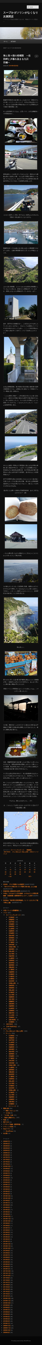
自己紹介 (13, 41)
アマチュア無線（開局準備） (12, 1124)
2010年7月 (6, 1310)
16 (20, 870)
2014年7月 (6, 1203)
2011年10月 (7, 1275)
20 (5, 872)
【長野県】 (11, 960)
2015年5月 (6, 1189)
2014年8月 (6, 1200)
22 (15, 872)
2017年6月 (6, 1159)
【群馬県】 (11, 938)
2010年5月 (6, 1314)
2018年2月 (6, 1155)
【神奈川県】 (12, 947)
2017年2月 (6, 1164)
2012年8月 (6, 1253)
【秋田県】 (11, 926)
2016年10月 (7, 1166)
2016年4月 (6, 1180)
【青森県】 (11, 919)
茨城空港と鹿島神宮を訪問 (11, 891)
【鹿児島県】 (12, 1020)
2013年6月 (6, 1230)
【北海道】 (11, 917)
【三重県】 (11, 969)
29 (15, 874)
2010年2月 (6, 1321)
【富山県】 (11, 951)
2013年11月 (7, 1219)
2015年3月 (6, 1194)
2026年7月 (6, 1141)
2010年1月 (6, 1323)
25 (29, 872)
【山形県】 (11, 929)
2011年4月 (6, 1289)
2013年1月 (6, 1241)
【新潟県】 (11, 949)
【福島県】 (11, 931)
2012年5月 (6, 1260)
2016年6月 (6, 1175)
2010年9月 (6, 1305)
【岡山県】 (11, 990)
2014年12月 (7, 1196)
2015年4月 (6, 1191)
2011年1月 (6, 1296)
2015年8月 (6, 1187)
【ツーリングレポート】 (17, 850)
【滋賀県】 (11, 972)
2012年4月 (6, 1262)
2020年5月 (6, 1150)
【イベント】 (12, 1106)
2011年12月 (7, 1271)
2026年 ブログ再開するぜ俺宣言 (13, 884)
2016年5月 (6, 1178)
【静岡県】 (11, 965)
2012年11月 (7, 1246)
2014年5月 (6, 1207)
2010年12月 (7, 1298)
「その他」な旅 (8, 1115)
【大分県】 (11, 1015)
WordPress (9, 1131)
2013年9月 (6, 1223)
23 (20, 872)
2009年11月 (7, 1328)
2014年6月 (6, 1205)
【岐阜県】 (11, 963)
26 (34, 872)
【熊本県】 (11, 1013)
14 (10, 870)
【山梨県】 (11, 958)
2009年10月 (7, 1330)
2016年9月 (6, 1168)
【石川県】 (11, 954)
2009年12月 (7, 1326)
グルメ (5, 1029)
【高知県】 (11, 1004)
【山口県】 (11, 995)
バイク (5, 913)
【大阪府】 (11, 976)
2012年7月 (6, 1255)
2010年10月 (7, 1303)
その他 (8, 1113)
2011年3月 (6, 1291)
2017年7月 (6, 1157)
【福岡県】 (11, 1006)
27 (5, 874)
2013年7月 (6, 1228)
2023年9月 (6, 1146)
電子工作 (6, 1122)
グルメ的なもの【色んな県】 (20, 852)
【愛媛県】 (29, 850)
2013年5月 (6, 1232)
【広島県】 (11, 992)
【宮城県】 (11, 924)
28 (10, 874)
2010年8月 (6, 1307)
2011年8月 (6, 1280)
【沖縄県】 (11, 1022)
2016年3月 (6, 1182)
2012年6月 (6, 1257)
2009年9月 (6, 1332)
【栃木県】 (11, 935)
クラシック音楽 (8, 1126)
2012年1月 (6, 1269)
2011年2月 (6, 1294)
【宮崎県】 (11, 1017)
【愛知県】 (11, 967)
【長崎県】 (11, 1010)
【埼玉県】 (11, 940)
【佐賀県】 (11, 1008)
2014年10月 (7, 1198)
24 (25, 872)
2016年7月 (6, 1173)
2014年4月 (6, 1210)
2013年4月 (6, 1235)
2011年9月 (6, 1278)
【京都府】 (11, 974)
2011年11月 (7, 1273)
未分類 (5, 1133)
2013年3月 (6, 1237)
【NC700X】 (7, 852)
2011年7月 (6, 1282)
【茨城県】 (11, 933)
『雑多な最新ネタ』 (9, 1117)
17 (25, 870)
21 (10, 872)
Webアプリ (6, 1129)
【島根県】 (11, 988)
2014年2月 (6, 1214)
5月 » (30, 876)
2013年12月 (7, 1216)
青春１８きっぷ (10, 1111)
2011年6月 (6, 1285)
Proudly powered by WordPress (21, 1341)
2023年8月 (6, 1148)
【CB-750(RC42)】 (11, 1026)
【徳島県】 (11, 997)
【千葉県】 (11, 942)
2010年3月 (6, 1319)
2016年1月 (6, 1184)
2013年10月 (7, 1221)
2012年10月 (7, 1248)
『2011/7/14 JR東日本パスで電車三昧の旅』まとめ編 (20, 887)
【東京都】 (11, 944)
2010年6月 (6, 1312)
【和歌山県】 (12, 983)
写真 (4, 1120)
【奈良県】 (11, 981)
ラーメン (8, 1033)
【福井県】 (11, 956)
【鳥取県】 (11, 985)
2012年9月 (6, 1250)
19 (34, 870)
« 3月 (10, 876)
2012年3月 (6, 1264)
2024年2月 (6, 1144)
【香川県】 (11, 999)
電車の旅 (6, 1108)
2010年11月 (7, 1301)
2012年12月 (7, 1244)
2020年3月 (6, 1153)
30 (20, 874)
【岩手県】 (11, 922)
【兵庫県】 (11, 979)
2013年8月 (6, 1225)
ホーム (6, 41)
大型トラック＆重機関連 (11, 910)
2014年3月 (6, 1212)
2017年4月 (6, 1162)
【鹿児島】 (11, 1101)
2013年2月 (6, 1239)
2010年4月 (6, 1316)
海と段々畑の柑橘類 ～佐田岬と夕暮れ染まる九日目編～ (17, 59)
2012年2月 (6, 1266)
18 (29, 870)
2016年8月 (6, 1171)
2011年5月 (6, 1287)
